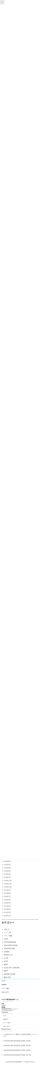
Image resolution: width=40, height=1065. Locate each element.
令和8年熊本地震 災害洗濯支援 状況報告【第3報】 (17, 1045)
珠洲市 (6, 961)
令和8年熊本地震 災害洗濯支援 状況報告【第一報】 (17, 1055)
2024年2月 (7, 912)
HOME (3, 981)
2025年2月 (7, 874)
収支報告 (6, 952)
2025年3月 (7, 871)
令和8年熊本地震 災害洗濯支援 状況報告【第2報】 (17, 1050)
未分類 (6, 958)
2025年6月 (7, 861)
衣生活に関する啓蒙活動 (11, 967)
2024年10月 (7, 887)
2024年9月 (7, 890)
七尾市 (6, 939)
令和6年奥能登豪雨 (10, 942)
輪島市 (6, 971)
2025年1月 (7, 877)
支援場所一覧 (8, 955)
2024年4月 (7, 906)
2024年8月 (7, 893)
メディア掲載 (8, 936)
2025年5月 (7, 864)
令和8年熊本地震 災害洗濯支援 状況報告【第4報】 (17, 1041)
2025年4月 (7, 868)
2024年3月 (7, 909)
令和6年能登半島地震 (10, 945)
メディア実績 (5, 988)
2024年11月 (7, 884)
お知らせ (6, 929)
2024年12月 (7, 880)
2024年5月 (7, 903)
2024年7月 (7, 896)
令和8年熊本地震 (9, 948)
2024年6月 (7, 900)
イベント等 (7, 932)
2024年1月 (7, 915)
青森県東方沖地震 (9, 974)
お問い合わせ (5, 992)
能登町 (6, 964)
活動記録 (4, 984)
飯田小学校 (7, 977)
